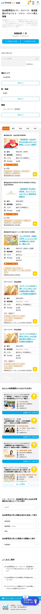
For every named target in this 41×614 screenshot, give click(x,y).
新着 (13, 128)
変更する (20, 83)
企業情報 (12, 605)
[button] (20, 544)
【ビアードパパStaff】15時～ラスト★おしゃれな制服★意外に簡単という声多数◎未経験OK (28, 290)
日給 (27, 128)
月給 (35, 128)
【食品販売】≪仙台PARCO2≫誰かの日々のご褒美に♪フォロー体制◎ (28, 142)
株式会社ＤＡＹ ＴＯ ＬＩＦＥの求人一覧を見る (18, 322)
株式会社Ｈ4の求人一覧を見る (12, 274)
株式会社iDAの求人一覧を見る (12, 175)
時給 (20, 128)
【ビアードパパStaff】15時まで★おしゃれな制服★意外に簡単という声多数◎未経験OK (28, 337)
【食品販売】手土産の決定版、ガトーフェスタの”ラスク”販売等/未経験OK (27, 193)
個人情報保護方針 (22, 607)
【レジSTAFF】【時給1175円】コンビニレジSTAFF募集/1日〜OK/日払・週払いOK (28, 240)
